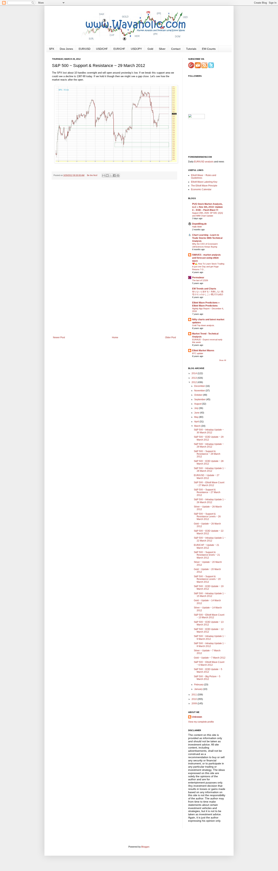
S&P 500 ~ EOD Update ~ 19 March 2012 (209, 587)
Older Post (170, 337)
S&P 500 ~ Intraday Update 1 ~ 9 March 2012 (210, 637)
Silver (162, 48)
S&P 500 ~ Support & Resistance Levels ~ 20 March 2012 (207, 579)
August (198, 404)
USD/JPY (136, 48)
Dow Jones (66, 48)
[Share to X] (111, 175)
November (200, 390)
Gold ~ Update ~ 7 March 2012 (209, 657)
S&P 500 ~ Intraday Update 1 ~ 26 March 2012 (210, 500)
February (199, 684)
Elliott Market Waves (203, 350)
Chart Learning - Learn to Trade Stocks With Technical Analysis (207, 238)
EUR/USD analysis (204, 161)
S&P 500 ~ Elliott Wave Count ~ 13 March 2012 (209, 616)
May (196, 417)
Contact (175, 48)
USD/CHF (102, 48)
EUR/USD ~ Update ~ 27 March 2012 (206, 476)
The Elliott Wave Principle (204, 185)
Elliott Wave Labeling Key (204, 182)
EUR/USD (84, 48)
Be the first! (92, 175)
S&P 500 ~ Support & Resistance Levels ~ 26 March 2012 (207, 517)
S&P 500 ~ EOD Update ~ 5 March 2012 (208, 670)
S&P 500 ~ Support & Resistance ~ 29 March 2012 (207, 454)
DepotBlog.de (199, 224)
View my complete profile (201, 722)
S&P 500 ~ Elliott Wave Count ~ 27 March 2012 (209, 483)
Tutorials (191, 48)
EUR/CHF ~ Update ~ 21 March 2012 (206, 546)
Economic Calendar (201, 189)
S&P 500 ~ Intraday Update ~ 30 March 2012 (209, 431)
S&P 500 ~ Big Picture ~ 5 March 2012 (207, 677)
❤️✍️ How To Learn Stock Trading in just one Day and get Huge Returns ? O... (208, 267)
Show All (222, 360)
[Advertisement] (114, 307)
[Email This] (104, 175)
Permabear (198, 277)
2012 (194, 382)
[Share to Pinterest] (118, 175)
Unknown (197, 717)
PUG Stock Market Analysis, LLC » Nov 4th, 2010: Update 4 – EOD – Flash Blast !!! (207, 207)
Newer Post (59, 337)
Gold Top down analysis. (203, 325)
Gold (150, 48)
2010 (194, 699)
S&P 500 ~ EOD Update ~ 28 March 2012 (209, 462)
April (197, 421)
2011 (194, 694)
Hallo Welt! (197, 227)
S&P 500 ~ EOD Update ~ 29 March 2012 (209, 438)
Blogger (145, 846)
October (198, 395)
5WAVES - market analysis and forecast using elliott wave (206, 258)
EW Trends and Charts (204, 288)
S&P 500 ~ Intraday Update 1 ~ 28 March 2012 (210, 469)
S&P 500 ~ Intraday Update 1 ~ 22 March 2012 (210, 539)
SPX (51, 48)
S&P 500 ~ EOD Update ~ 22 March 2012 (209, 532)
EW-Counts (209, 48)
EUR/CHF (119, 48)
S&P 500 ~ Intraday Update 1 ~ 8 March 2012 (210, 644)
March (197, 426)
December (200, 386)
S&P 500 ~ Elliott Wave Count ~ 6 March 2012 (209, 663)
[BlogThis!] (107, 175)
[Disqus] (114, 231)
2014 (194, 373)
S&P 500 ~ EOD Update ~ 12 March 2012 (209, 630)
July (196, 408)
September (200, 399)
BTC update (197, 353)
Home (115, 337)
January (198, 689)
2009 (194, 703)
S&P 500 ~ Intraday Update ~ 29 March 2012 (209, 445)
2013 (194, 378)
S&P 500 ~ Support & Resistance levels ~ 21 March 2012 (207, 555)
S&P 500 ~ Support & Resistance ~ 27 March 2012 (207, 492)
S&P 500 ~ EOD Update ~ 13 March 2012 (209, 623)
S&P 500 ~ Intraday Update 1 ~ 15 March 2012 (210, 594)
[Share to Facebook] (114, 175)
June (197, 412)
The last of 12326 (200, 280)
